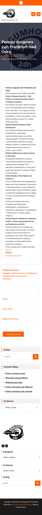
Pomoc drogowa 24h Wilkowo (19, 387)
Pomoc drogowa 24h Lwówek (18, 391)
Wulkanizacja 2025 (13, 382)
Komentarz (7, 279)
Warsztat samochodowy (16, 378)
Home (4, 56)
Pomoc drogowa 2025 (15, 373)
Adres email (8, 309)
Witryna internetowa (10, 319)
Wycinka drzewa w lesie (14, 255)
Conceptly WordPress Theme (22, 504)
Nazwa (6, 299)
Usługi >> (9, 250)
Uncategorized (15, 56)
